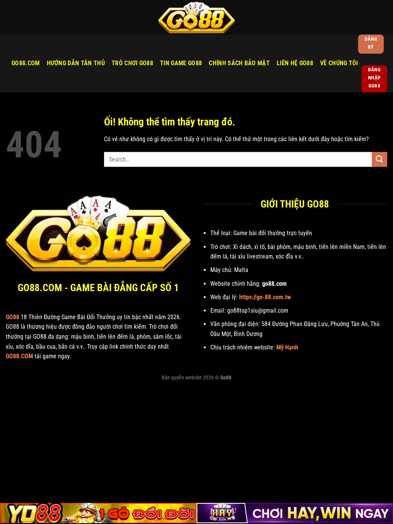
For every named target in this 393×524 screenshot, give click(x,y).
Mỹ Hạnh (287, 347)
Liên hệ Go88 (295, 63)
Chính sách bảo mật (239, 63)
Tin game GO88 (181, 63)
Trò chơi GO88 (132, 63)
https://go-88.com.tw (265, 297)
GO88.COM (26, 63)
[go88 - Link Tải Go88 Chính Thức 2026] (196, 17)
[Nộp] (379, 159)
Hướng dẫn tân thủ (76, 63)
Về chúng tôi (339, 63)
